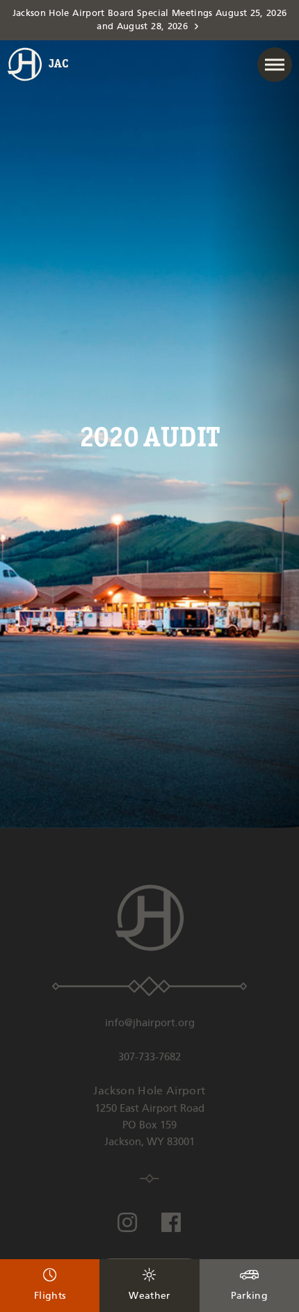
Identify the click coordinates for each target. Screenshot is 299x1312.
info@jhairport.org (150, 1023)
